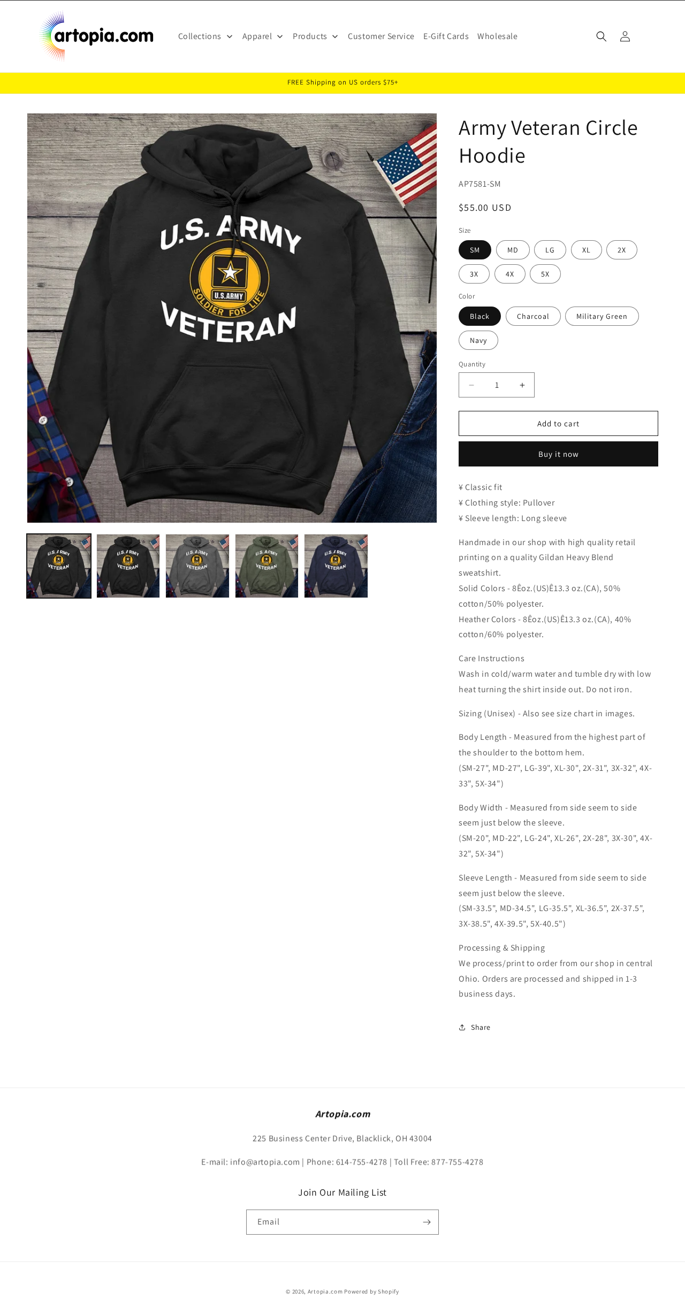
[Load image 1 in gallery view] (59, 566)
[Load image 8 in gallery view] (336, 566)
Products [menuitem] (310, 36)
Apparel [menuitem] (257, 36)
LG (550, 250)
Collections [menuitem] (200, 36)
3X (474, 274)
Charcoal (533, 316)
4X (510, 274)
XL (586, 250)
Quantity (472, 364)
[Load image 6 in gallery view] (267, 566)
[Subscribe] (426, 1222)
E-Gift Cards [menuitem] (446, 36)
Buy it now (558, 454)
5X (545, 274)
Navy (478, 340)
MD (513, 250)
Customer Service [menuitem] (381, 36)
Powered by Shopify (371, 1291)
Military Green (602, 316)
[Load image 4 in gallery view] (197, 566)
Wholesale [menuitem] (497, 36)
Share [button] (481, 1027)
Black (480, 316)
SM (475, 250)
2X (622, 250)
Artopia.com (325, 1291)
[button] (601, 36)
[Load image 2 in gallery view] (128, 566)
